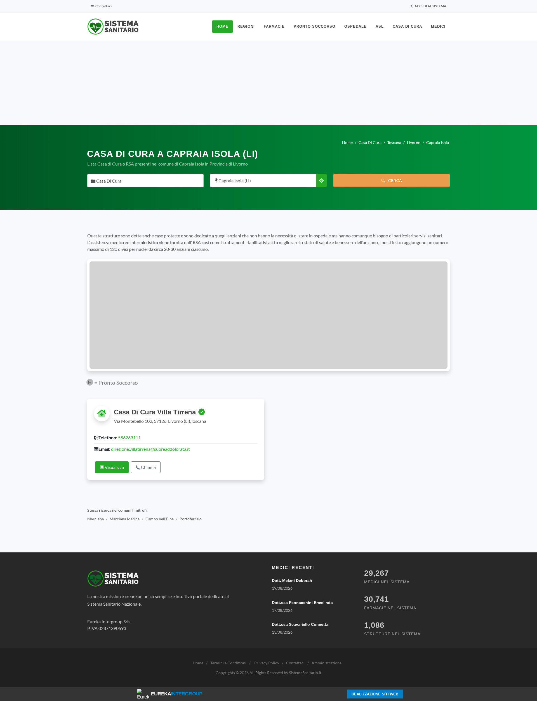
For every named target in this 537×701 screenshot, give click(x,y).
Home (198, 662)
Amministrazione (326, 662)
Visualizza (114, 467)
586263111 (129, 437)
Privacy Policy (266, 662)
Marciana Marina (125, 518)
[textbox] (144, 181)
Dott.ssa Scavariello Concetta (300, 624)
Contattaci (103, 6)
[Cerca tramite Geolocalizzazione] (321, 180)
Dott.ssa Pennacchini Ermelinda (302, 602)
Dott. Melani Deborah (292, 580)
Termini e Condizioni (228, 662)
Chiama (148, 467)
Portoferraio (191, 518)
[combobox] (145, 180)
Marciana (95, 518)
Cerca (394, 180)
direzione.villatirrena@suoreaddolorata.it (150, 449)
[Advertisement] (268, 83)
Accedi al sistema (430, 6)
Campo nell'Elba (159, 518)
